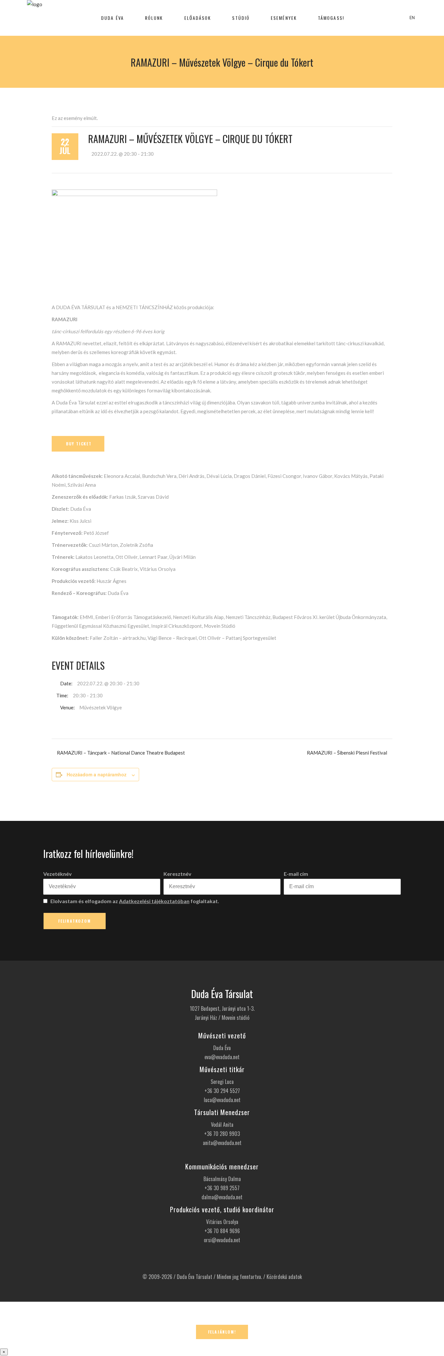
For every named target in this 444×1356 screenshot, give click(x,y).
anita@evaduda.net (222, 1143)
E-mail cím (296, 874)
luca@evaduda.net (222, 1100)
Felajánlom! (222, 1332)
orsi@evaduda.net (222, 1240)
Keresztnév (177, 874)
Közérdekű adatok (284, 1277)
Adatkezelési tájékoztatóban (154, 901)
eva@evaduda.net (222, 1057)
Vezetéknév (57, 874)
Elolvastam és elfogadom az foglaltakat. (134, 901)
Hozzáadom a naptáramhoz (96, 774)
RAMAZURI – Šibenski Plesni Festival (347, 753)
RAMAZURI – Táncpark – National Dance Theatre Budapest (121, 753)
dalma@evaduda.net (222, 1197)
